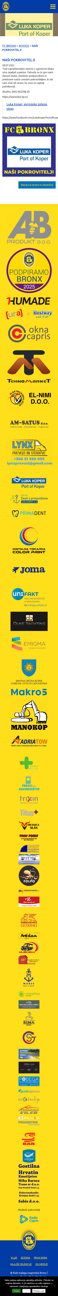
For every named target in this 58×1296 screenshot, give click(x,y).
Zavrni (26, 1291)
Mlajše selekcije (21, 1264)
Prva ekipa (40, 1257)
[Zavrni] (54, 1286)
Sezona (25, 1257)
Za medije (41, 1264)
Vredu (16, 1291)
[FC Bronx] (5, 6)
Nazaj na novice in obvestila (37, 184)
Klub (14, 1257)
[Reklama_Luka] (29, 150)
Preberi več (38, 1291)
